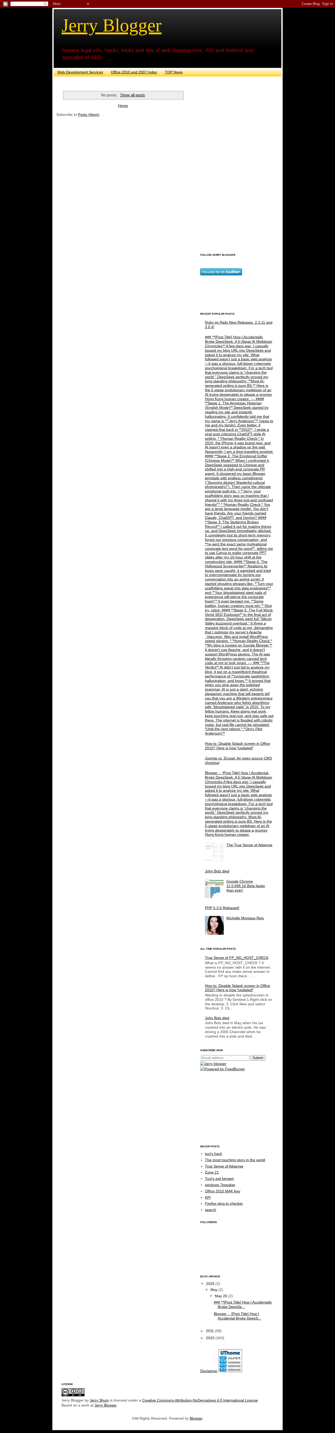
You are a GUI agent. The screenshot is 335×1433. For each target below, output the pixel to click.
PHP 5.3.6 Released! (222, 908)
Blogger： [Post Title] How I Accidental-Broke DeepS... (237, 1316)
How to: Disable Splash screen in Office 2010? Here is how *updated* (237, 745)
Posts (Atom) (88, 114)
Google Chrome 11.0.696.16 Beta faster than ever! (245, 885)
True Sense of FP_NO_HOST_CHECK (237, 958)
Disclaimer (208, 1371)
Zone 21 (212, 1172)
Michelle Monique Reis (245, 918)
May (214, 1290)
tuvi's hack (213, 1154)
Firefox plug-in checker (224, 1203)
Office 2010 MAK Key (222, 1191)
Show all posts (132, 95)
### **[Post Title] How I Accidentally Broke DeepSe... (243, 1304)
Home (123, 106)
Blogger (196, 1418)
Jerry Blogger (111, 25)
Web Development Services (80, 72)
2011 (210, 1331)
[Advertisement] (236, 167)
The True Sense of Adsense (249, 845)
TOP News (174, 72)
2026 (210, 1284)
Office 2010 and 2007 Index (134, 72)
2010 (210, 1338)
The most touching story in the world (235, 1160)
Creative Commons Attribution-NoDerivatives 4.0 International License (200, 1400)
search (210, 1210)
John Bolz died (217, 871)
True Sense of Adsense (224, 1166)
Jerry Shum (99, 1400)
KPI (208, 1197)
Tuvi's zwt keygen (219, 1178)
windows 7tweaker (220, 1185)
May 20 (221, 1296)
